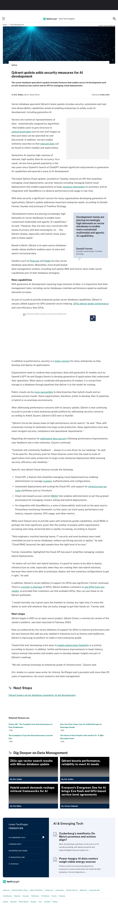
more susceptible (43, 392)
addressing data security (53, 438)
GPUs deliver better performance (91, 303)
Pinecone (34, 261)
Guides (5, 902)
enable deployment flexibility (73, 645)
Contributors (7, 896)
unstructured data (21, 131)
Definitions (35, 896)
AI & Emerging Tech (17, 837)
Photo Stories (24, 902)
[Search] (114, 18)
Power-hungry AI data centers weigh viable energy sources (78, 860)
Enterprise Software (18, 851)
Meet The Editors (36, 890)
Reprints (17, 896)
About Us (6, 890)
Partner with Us (72, 890)
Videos (55, 902)
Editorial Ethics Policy (20, 890)
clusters (47, 481)
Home (5, 25)
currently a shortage (31, 587)
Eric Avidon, (19, 95)
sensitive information (74, 186)
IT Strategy (14, 864)
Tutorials (47, 902)
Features (62, 896)
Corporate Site (94, 890)
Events (54, 896)
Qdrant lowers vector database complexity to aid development (42, 695)
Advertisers (59, 890)
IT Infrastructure (17, 857)
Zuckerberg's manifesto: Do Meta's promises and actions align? (77, 836)
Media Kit (83, 890)
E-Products (45, 896)
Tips (40, 902)
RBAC (54, 496)
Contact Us (49, 890)
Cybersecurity (15, 844)
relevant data (47, 143)
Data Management (17, 25)
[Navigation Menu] (3, 18)
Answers (26, 896)
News (14, 65)
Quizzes (33, 902)
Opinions (13, 902)
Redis (47, 261)
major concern (62, 361)
